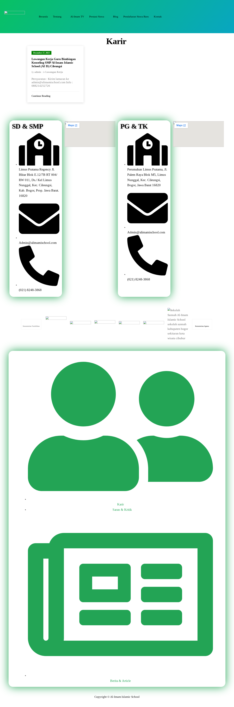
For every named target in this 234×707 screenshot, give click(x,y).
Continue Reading (41, 96)
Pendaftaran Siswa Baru (136, 16)
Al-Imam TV (77, 16)
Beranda (43, 16)
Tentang (57, 16)
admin (37, 72)
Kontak (158, 16)
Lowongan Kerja (54, 72)
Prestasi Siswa (96, 16)
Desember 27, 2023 (41, 53)
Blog (115, 16)
